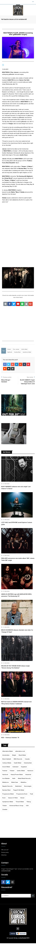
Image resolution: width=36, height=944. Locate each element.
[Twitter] (14, 304)
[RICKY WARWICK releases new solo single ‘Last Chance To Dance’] (18, 469)
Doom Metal (6, 767)
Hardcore (30, 770)
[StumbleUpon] (20, 364)
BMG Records (18, 759)
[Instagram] (12, 882)
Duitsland (15, 767)
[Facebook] (10, 304)
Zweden (4, 809)
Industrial (28, 774)
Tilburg (28, 802)
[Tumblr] (24, 364)
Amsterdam (5, 755)
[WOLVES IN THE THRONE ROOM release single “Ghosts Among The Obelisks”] (18, 648)
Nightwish (9, 352)
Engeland (24, 767)
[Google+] (12, 364)
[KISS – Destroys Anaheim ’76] (18, 720)
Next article (30, 377)
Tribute (4, 805)
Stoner (22, 798)
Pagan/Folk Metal (18, 790)
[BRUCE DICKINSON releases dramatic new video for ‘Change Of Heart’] (18, 613)
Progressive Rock (21, 794)
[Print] (12, 368)
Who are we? (5, 850)
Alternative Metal (7, 751)
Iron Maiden (6, 778)
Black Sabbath (6, 759)
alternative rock (20, 751)
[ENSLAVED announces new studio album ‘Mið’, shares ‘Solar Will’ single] (18, 541)
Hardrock (5, 774)
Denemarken (28, 763)
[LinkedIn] (16, 364)
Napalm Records (7, 786)
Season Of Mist (13, 798)
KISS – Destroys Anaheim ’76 (10, 737)
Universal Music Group (16, 805)
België (14, 755)
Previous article (7, 377)
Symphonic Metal (27, 352)
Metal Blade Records (24, 778)
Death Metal (17, 763)
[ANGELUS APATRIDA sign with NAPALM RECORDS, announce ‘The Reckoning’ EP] (18, 577)
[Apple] (26, 304)
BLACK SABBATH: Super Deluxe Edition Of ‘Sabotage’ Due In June (27, 382)
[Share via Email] (9, 368)
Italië (13, 778)
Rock (3, 798)
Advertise (4, 855)
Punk (31, 794)
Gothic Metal (24, 349)
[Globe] (5, 304)
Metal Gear (14, 782)
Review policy (5, 852)
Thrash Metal (20, 802)
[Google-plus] (30, 304)
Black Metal (22, 755)
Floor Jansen (16, 349)
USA (27, 805)
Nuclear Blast (17, 352)
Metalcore (5, 782)
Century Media (6, 763)
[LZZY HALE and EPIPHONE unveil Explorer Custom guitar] (18, 505)
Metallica (23, 782)
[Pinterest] (28, 364)
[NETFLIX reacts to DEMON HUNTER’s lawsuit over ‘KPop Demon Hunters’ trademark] (18, 684)
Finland (9, 349)
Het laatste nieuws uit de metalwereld (14, 19)
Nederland (18, 786)
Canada (27, 759)
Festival (4, 770)
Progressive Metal (8, 794)
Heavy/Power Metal (17, 774)
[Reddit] (5, 368)
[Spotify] (22, 304)
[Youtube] (18, 304)
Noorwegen (27, 786)
